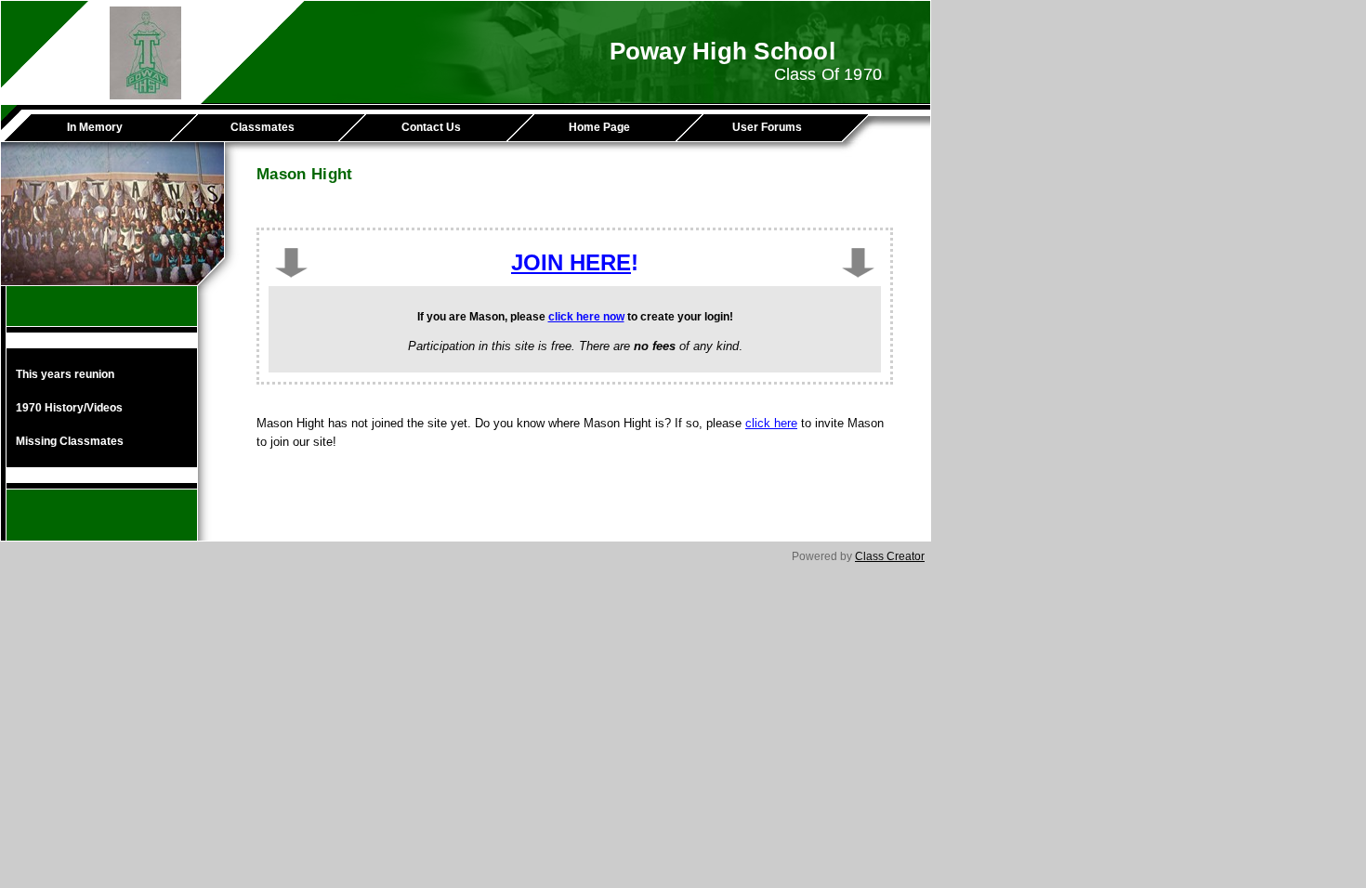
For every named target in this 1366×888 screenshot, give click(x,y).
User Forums (767, 127)
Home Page (599, 127)
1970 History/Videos (69, 407)
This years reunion (65, 374)
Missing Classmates (70, 441)
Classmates (262, 127)
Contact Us (431, 127)
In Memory (95, 127)
